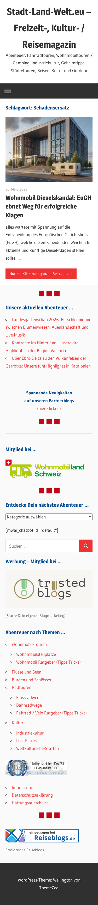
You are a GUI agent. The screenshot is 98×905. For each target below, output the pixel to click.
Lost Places (26, 740)
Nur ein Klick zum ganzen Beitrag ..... (39, 273)
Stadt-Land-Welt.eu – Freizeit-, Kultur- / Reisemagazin (49, 28)
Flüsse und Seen (26, 672)
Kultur (17, 722)
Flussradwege (29, 697)
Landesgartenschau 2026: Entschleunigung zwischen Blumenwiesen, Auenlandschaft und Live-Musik (48, 327)
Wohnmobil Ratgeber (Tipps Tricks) (48, 662)
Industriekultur (30, 733)
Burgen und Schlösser (31, 679)
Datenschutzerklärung (32, 795)
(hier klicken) (49, 400)
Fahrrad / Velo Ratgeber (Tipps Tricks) (51, 713)
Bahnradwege (29, 705)
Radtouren (21, 687)
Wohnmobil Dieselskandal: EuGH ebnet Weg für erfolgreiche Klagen (48, 206)
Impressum (22, 787)
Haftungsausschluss (30, 802)
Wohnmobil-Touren (29, 644)
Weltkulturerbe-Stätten (37, 748)
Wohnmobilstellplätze (36, 654)
